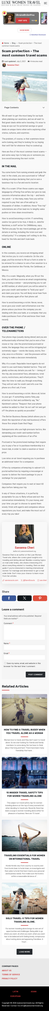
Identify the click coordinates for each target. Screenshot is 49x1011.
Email (7, 653)
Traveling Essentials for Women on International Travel (24, 857)
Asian (33, 991)
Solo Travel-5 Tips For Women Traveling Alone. (24, 920)
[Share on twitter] (24, 598)
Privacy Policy (9, 978)
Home (6, 43)
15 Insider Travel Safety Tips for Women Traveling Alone (24, 794)
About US (6, 970)
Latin (15, 991)
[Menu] (45, 3)
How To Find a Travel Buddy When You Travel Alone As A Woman (24, 731)
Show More (24, 30)
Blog (13, 43)
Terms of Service (11, 974)
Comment (9, 623)
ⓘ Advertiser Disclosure (38, 35)
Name (7, 643)
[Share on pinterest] (40, 598)
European (15, 996)
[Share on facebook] (9, 598)
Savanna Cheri (13, 65)
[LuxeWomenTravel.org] (21, 3)
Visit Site (22, 21)
